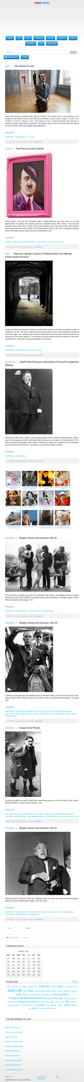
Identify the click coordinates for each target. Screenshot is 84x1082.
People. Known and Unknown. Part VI (38, 828)
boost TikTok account (12, 1065)
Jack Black (8, 816)
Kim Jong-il (59, 242)
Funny (8, 148)
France (31, 137)
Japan (32, 995)
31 (29, 959)
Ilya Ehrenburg (71, 714)
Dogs (25, 991)
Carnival (30, 986)
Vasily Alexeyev (68, 912)
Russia (73, 998)
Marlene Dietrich (21, 914)
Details (8, 132)
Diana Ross (30, 711)
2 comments (37, 616)
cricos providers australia (14, 1070)
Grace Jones (56, 912)
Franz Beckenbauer (57, 714)
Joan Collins (9, 714)
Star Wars (50, 242)
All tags (75, 982)
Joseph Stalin (41, 242)
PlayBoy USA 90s (11, 1037)
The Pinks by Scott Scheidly (30, 148)
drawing (15, 242)
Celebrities (43, 986)
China (60, 986)
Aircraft (15, 986)
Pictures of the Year (53, 998)
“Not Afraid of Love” (24, 66)
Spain (52, 1002)
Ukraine (73, 1002)
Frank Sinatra (19, 711)
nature (67, 1005)
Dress (30, 991)
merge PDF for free (12, 1051)
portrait (22, 242)
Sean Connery (40, 711)
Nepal (38, 995)
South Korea (49, 814)
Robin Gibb (31, 912)
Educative (10, 362)
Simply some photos (65, 816)
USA (67, 1001)
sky (30, 1008)
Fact (7, 66)
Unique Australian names (14, 1046)
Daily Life (15, 990)
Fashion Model (40, 991)
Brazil (24, 986)
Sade (39, 611)
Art (20, 986)
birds (47, 1005)
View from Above (13, 1005)
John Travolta (55, 711)
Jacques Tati (9, 914)
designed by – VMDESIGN (42, 1078)
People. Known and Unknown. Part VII (38, 623)
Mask (76, 816)
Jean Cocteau (46, 912)
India (18, 994)
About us (8, 1076)
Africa (9, 986)
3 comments (37, 355)
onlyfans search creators (14, 1041)
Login (25, 57)
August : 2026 (24, 951)
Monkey (58, 814)
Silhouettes (13, 1002)
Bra (6, 814)
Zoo (34, 1005)
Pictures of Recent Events (25, 998)
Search (73, 52)
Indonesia (25, 995)
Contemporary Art (21, 137)
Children (53, 986)
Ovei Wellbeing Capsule (36, 816)
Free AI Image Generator (14, 1032)
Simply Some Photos (29, 728)
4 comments (37, 919)
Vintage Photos (20, 456)
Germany (66, 991)
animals (41, 1005)
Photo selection (20, 611)
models (60, 1005)
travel (41, 1008)
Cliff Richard (31, 611)
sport (34, 1008)
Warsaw (32, 350)
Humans (74, 991)
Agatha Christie (32, 714)
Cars (35, 986)
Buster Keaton (20, 714)
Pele (47, 711)
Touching (10, 538)
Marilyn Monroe (14, 814)
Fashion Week (51, 991)
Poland (38, 350)
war (54, 1008)
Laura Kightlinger (20, 816)
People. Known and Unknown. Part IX (38, 538)
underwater (48, 1008)
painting (8, 242)
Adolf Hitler (9, 137)
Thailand (58, 1002)
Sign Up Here (12, 57)
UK (63, 1002)
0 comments (37, 142)
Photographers (67, 711)
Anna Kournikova (28, 814)
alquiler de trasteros (12, 1027)
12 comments (38, 461)
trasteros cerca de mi (12, 1056)
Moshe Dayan (44, 714)
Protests (67, 998)
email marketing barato (13, 1060)
